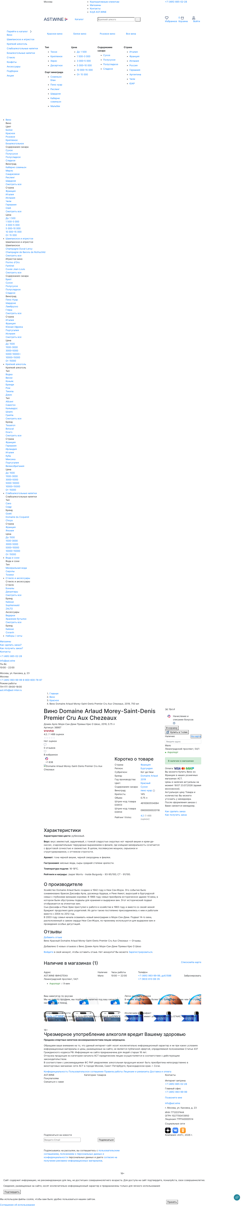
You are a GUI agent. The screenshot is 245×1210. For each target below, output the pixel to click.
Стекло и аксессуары (18, 578)
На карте (196, 736)
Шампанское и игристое (19, 238)
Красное (10, 133)
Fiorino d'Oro (13, 262)
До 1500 (10, 343)
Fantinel (10, 265)
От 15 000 (82, 74)
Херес (53, 60)
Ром (8, 387)
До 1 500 (82, 51)
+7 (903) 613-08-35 (149, 979)
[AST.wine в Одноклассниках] (183, 1130)
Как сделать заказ (175, 811)
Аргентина (135, 74)
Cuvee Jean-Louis (15, 269)
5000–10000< (13, 354)
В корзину (172, 727)
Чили (132, 79)
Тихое (53, 51)
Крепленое (56, 56)
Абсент (9, 401)
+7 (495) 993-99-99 (11, 679)
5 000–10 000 (84, 65)
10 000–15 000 (85, 69)
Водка (9, 374)
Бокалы (10, 588)
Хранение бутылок (16, 618)
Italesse (10, 601)
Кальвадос (12, 408)
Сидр (9, 506)
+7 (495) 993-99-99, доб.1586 (154, 975)
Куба (8, 455)
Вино (8, 119)
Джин (9, 394)
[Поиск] (138, 19)
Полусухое (109, 59)
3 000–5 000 (84, 60)
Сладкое (108, 68)
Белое (9, 129)
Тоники (10, 574)
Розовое (10, 136)
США (8, 208)
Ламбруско (12, 306)
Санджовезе (13, 174)
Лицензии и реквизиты (136, 1071)
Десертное (56, 65)
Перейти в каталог (17, 31)
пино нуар (146, 790)
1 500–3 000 (83, 56)
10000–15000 (13, 357)
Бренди (10, 384)
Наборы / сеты (14, 635)
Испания (134, 60)
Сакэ (8, 503)
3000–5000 (12, 350)
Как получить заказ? (11, 648)
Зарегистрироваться (140, 952)
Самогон (10, 404)
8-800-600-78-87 (32, 679)
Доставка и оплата (160, 1071)
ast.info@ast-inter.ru (11, 690)
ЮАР (132, 83)
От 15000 (11, 360)
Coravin (10, 632)
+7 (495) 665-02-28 (176, 1)
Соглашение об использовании (17, 1204)
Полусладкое (110, 64)
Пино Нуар (12, 299)
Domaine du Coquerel (17, 517)
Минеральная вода (16, 567)
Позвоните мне (173, 1097)
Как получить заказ (176, 814)
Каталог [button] (79, 19)
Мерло (9, 170)
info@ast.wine (7, 660)
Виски (9, 377)
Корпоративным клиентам (104, 1)
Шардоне (55, 93)
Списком (186, 962)
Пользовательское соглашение (86, 1071)
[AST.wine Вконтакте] (176, 1130)
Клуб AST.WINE (98, 11)
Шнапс (9, 411)
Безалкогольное (15, 143)
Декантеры (12, 591)
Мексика (10, 459)
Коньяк (9, 381)
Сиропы (10, 571)
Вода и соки (12, 557)
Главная (53, 693)
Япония (10, 530)
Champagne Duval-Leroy (19, 248)
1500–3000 (12, 347)
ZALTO (9, 608)
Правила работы (113, 1071)
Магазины (95, 5)
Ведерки (10, 615)
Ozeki (9, 513)
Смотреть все (13, 184)
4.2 (142, 815)
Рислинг (55, 89)
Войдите (48, 952)
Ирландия (11, 449)
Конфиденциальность (56, 1071)
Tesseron (10, 425)
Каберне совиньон (16, 167)
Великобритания (15, 466)
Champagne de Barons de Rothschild (25, 252)
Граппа (9, 415)
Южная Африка (14, 326)
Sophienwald (12, 605)
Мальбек (55, 106)
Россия (133, 65)
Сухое (106, 55)
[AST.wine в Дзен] (168, 1130)
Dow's (9, 432)
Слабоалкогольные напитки (21, 493)
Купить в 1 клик (179, 732)
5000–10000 (12, 483)
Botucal (10, 428)
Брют (9, 279)
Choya (9, 520)
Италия (133, 51)
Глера (9, 309)
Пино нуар (56, 84)
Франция (134, 56)
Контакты (95, 8)
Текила (9, 391)
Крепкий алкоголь (16, 364)
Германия (134, 69)
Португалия (12, 330)
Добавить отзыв (53, 937)
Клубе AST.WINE (55, 1016)
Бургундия (147, 768)
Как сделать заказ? (11, 644)
